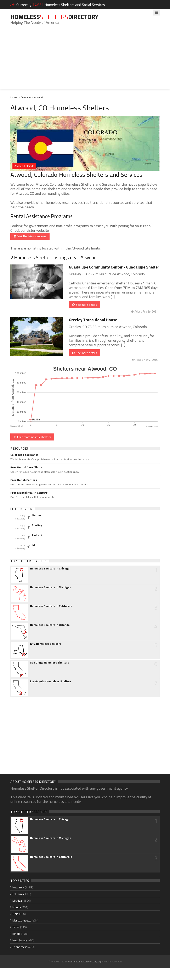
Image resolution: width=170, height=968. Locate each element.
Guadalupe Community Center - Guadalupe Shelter (114, 267)
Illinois (16, 933)
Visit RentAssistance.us (31, 236)
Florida (16, 907)
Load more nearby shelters (33, 437)
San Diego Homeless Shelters (49, 662)
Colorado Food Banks (24, 455)
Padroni (37, 535)
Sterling (37, 525)
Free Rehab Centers (23, 480)
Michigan (17, 900)
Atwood (38, 97)
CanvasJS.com (152, 426)
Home (13, 97)
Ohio (15, 914)
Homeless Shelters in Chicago (49, 568)
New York (18, 887)
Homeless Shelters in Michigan (50, 587)
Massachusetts (21, 920)
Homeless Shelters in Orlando (50, 625)
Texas (15, 927)
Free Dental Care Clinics (26, 467)
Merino (36, 515)
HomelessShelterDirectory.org (84, 961)
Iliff (34, 545)
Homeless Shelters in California (51, 606)
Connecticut (19, 947)
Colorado (26, 97)
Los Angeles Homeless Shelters (51, 681)
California (18, 894)
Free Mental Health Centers (28, 492)
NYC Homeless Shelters (45, 644)
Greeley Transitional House (93, 319)
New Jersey (19, 940)
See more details (86, 304)
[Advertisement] (85, 60)
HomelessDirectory (54, 16)
